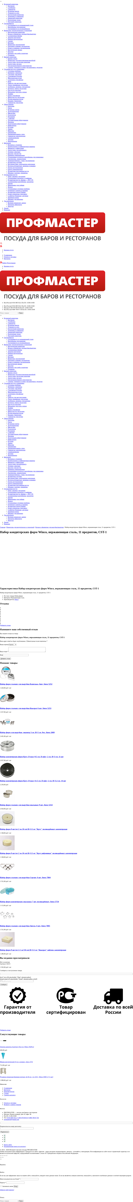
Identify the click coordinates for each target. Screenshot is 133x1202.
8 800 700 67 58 (33, 1118)
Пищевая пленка (13, 197)
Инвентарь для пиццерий (16, 44)
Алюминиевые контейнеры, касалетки (20, 182)
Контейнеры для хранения (16, 27)
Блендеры (11, 106)
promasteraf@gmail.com (11, 1119)
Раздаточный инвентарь (16, 15)
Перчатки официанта (15, 204)
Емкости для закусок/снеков (17, 83)
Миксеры (11, 131)
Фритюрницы (12, 141)
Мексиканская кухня (15, 78)
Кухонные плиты (13, 109)
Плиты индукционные (15, 168)
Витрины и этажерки (15, 145)
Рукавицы (11, 55)
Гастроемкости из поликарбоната (19, 29)
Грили (10, 108)
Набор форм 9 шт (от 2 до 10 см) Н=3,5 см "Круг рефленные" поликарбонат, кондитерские (38, 853)
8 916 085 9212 (12, 1118)
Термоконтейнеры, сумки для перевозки (21, 160)
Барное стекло (12, 58)
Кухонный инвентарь (11, 4)
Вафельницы (12, 125)
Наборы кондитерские (15, 39)
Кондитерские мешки (15, 50)
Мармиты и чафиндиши (16, 148)
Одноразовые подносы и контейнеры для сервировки (25, 157)
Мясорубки (11, 113)
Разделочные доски (14, 20)
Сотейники (11, 7)
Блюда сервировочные (15, 169)
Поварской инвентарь (15, 18)
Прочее (10, 183)
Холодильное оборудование (17, 124)
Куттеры (10, 127)
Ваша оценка (4, 644)
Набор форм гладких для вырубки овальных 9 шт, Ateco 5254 (26, 805)
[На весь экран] (4, 1155)
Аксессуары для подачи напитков (19, 62)
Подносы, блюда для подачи (17, 88)
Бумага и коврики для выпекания (19, 48)
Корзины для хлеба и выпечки (18, 53)
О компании (8, 255)
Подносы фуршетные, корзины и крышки (22, 166)
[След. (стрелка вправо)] (3, 1157)
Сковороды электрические (16, 136)
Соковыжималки (13, 138)
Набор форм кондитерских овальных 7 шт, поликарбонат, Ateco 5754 (29, 902)
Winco (16, 599)
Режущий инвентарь (14, 22)
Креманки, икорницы (15, 73)
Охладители (12, 115)
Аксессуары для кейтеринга (17, 150)
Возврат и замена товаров (12, 1104)
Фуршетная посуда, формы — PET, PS (20, 180)
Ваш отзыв (4, 651)
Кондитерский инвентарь (16, 32)
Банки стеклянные (14, 95)
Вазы (9, 81)
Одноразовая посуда (10, 175)
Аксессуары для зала (15, 64)
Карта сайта (8, 1145)
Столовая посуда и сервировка (14, 69)
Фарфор (10, 94)
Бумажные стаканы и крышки (18, 190)
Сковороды (11, 9)
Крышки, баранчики (14, 101)
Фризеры (11, 122)
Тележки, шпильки (14, 152)
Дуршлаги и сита (13, 13)
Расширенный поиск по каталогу (15, 1146)
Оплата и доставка (10, 257)
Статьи (6, 1093)
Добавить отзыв (5, 625)
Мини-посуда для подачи (16, 97)
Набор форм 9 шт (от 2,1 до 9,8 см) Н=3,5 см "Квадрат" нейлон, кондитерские (33, 950)
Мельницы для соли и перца (17, 92)
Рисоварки (11, 117)
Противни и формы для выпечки (19, 46)
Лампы (10, 129)
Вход (15, 1186)
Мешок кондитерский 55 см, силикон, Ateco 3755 (16, 1062)
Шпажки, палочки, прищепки (18, 173)
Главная (2, 527)
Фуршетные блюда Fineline (17, 192)
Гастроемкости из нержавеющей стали (20, 25)
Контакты (7, 258)
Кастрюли (11, 6)
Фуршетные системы (15, 162)
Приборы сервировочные (16, 155)
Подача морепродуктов (15, 99)
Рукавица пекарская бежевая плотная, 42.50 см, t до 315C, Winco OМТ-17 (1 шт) (26, 1077)
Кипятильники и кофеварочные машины (21, 146)
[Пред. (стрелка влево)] (1, 1157)
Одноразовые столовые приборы (19, 189)
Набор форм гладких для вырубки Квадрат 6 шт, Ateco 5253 (25, 708)
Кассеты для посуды (14, 153)
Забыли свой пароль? (7, 1190)
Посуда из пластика (14, 90)
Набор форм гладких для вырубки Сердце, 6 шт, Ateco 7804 (25, 877)
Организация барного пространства (20, 66)
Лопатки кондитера (14, 37)
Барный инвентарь (10, 57)
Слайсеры (11, 118)
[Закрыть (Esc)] (1, 1155)
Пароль (3, 1182)
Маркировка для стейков (16, 185)
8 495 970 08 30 (23, 1118)
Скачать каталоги (9, 1095)
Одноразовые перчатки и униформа (20, 178)
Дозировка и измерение (16, 16)
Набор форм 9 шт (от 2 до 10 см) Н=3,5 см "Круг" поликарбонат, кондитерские (33, 829)
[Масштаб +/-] (6, 1155)
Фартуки (11, 206)
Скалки (10, 41)
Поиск (21, 313)
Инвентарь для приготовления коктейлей (21, 60)
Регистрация (11, 263)
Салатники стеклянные (15, 80)
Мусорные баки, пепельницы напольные (21, 164)
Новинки (7, 210)
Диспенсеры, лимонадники (17, 159)
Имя (1, 655)
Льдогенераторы (13, 111)
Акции (6, 208)
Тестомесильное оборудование (18, 120)
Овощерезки (12, 132)
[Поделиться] (3, 1155)
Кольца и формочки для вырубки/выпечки (22, 34)
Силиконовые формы (15, 36)
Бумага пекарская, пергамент (17, 194)
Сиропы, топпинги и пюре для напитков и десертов (25, 67)
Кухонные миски (13, 11)
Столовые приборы (14, 71)
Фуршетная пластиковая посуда (18, 171)
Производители (9, 1091)
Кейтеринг (7, 143)
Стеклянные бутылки (15, 76)
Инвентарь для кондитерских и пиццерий (18, 30)
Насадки (10, 51)
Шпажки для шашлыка (15, 199)
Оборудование (9, 104)
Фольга (10, 187)
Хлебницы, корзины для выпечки (19, 87)
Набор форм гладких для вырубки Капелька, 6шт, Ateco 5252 (26, 684)
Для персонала (9, 201)
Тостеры (10, 139)
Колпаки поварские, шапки (17, 203)
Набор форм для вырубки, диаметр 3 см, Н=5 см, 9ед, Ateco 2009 (27, 732)
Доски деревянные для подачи (18, 85)
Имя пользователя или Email (10, 1179)
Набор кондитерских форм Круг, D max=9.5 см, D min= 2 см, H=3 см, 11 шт (31, 757)
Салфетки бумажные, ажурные (18, 196)
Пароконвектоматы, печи (16, 134)
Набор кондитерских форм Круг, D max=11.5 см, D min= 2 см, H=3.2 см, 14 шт (33, 781)
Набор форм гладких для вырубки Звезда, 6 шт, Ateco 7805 (25, 926)
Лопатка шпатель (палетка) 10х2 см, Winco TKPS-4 (17, 1047)
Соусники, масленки (15, 74)
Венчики (11, 43)
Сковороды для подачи (15, 102)
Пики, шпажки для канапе (16, 176)
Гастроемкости (9, 23)
